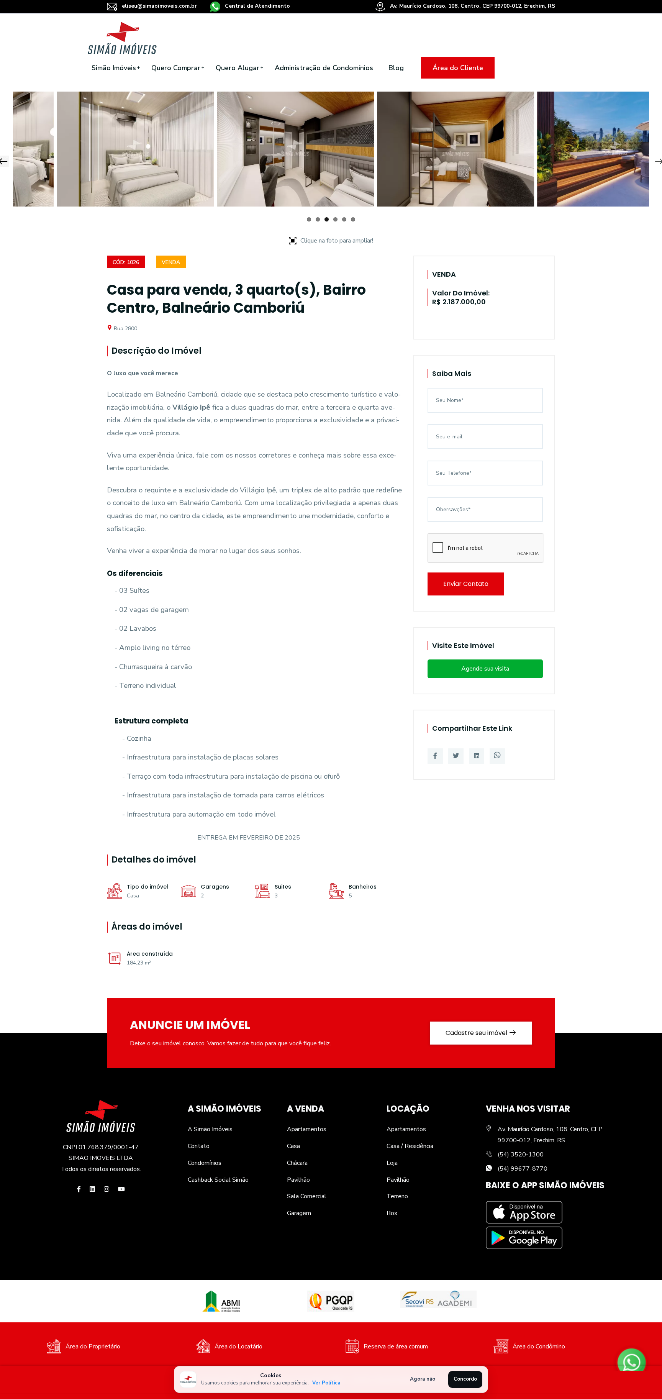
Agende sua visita (485, 668)
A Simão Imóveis (210, 1129)
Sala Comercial (306, 1196)
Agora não (422, 1379)
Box (392, 1213)
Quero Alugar (237, 67)
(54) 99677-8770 (522, 1168)
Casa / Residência (410, 1146)
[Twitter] (456, 756)
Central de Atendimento (256, 6)
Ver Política (326, 1382)
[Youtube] (121, 1189)
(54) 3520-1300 (521, 1154)
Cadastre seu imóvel (477, 1032)
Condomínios (204, 1163)
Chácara (297, 1163)
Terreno (397, 1196)
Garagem (299, 1213)
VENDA (171, 262)
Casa (293, 1146)
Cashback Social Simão (218, 1180)
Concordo (465, 1379)
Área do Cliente (458, 67)
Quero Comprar (175, 67)
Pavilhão (298, 1180)
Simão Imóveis (114, 67)
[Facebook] (435, 756)
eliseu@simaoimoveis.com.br (159, 6)
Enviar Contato (465, 583)
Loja (392, 1163)
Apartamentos (306, 1129)
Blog (396, 67)
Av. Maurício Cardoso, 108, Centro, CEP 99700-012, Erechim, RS (471, 6)
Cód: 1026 (126, 262)
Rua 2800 (124, 328)
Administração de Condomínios (324, 67)
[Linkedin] (476, 756)
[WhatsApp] (497, 756)
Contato (199, 1146)
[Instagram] (106, 1189)
